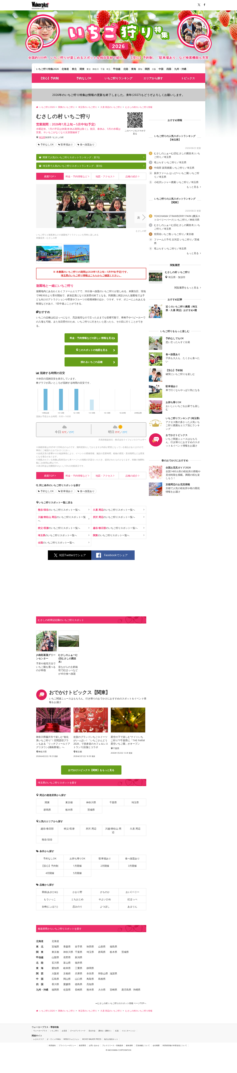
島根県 (101, 978)
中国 (161, 69)
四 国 (39, 984)
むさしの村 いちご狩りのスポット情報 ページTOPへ (121, 1003)
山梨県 (55, 957)
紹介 (131, 176)
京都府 (67, 973)
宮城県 (55, 946)
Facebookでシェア (116, 555)
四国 (168, 69)
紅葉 (117, 1030)
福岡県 (55, 989)
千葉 (102, 69)
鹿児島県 (126, 989)
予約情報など (76, 176)
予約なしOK (83, 78)
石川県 (55, 962)
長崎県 (78, 989)
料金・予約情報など (91, 338)
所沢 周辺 (91, 828)
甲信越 (116, 69)
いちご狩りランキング (118, 78)
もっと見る (193, 187)
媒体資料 (129, 1045)
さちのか (105, 892)
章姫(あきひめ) (50, 892)
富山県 (67, 962)
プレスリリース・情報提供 (112, 1045)
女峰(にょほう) (50, 906)
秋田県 (90, 946)
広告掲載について (143, 1045)
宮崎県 (113, 989)
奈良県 (90, 973)
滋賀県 (113, 973)
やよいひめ (105, 899)
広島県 (55, 978)
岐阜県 (67, 968)
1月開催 (77, 865)
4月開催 (49, 873)
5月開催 (77, 873)
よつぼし (105, 906)
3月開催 (132, 865)
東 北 (39, 946)
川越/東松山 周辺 (113, 830)
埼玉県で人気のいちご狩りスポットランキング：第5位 (72, 165)
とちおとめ (77, 899)
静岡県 (90, 968)
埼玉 (108, 69)
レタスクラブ (38, 1039)
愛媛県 (67, 984)
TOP (49, 176)
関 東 (39, 952)
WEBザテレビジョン (71, 1039)
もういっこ (50, 899)
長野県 (67, 957)
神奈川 (95, 69)
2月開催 (104, 865)
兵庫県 (78, 973)
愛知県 (55, 968)
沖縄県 (136, 989)
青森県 (67, 946)
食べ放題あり (87, 144)
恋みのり (77, 906)
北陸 (125, 69)
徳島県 (78, 984)
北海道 (65, 69)
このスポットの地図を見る (93, 350)
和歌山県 (103, 973)
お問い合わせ (94, 1045)
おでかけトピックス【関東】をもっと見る (91, 770)
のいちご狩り (59, 509)
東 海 (39, 968)
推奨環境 (82, 1045)
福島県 (113, 946)
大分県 (101, 989)
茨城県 (91, 809)
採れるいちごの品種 (92, 362)
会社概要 (156, 1045)
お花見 (64, 1030)
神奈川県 (91, 802)
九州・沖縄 (180, 69)
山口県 (78, 978)
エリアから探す (153, 78)
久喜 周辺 (135, 828)
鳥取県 (90, 978)
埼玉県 (42, 137)
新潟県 (78, 957)
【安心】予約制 (49, 78)
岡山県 (67, 978)
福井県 (78, 962)
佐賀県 (67, 989)
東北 (74, 69)
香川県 (55, 984)
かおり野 (77, 892)
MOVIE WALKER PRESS (91, 1039)
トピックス (188, 78)
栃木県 (69, 809)
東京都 (69, 802)
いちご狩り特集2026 (47, 69)
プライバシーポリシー (67, 1045)
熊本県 (90, 989)
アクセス (104, 176)
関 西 (39, 973)
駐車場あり (67, 144)
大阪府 (55, 973)
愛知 (140, 69)
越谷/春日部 (47, 828)
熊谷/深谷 (47, 839)
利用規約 (52, 1045)
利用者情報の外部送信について (175, 1045)
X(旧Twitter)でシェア (72, 555)
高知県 (90, 984)
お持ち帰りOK (77, 858)
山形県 (101, 946)
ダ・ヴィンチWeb (54, 1039)
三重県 (78, 968)
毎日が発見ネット (111, 1039)
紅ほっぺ (132, 899)
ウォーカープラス (40, 1030)
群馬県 (47, 809)
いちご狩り (54, 1030)
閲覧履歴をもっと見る (186, 287)
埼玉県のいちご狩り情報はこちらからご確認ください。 (91, 275)
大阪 (154, 69)
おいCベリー (132, 892)
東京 (89, 69)
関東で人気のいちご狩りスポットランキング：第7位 (71, 157)
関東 (82, 69)
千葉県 (113, 802)
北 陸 (39, 962)
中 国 (39, 978)
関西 (147, 69)
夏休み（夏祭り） (105, 1030)
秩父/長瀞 (69, 828)
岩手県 (78, 946)
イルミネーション (129, 1030)
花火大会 (91, 1030)
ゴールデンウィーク (78, 1030)
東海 (133, 69)
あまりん (132, 906)
